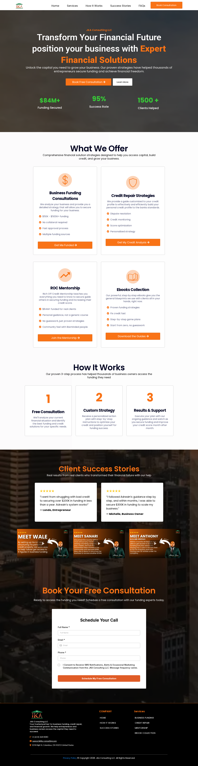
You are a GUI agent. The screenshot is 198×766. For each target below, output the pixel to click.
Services (72, 6)
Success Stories (120, 6)
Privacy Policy (70, 758)
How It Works (94, 6)
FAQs (142, 6)
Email (61, 640)
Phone (62, 652)
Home (55, 6)
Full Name (64, 627)
